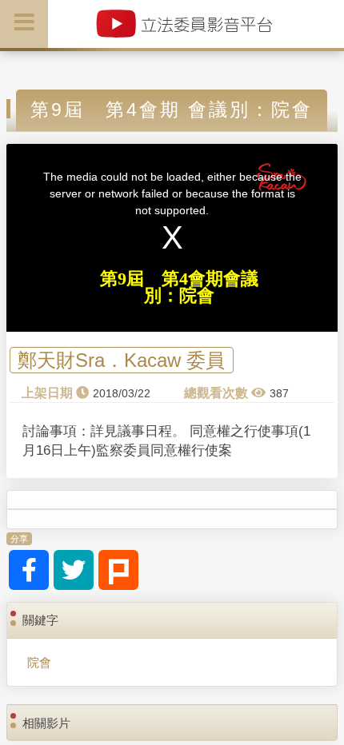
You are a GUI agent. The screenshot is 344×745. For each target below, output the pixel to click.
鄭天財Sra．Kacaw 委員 (121, 360)
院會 (39, 662)
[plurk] (118, 570)
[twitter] (74, 570)
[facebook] (29, 570)
